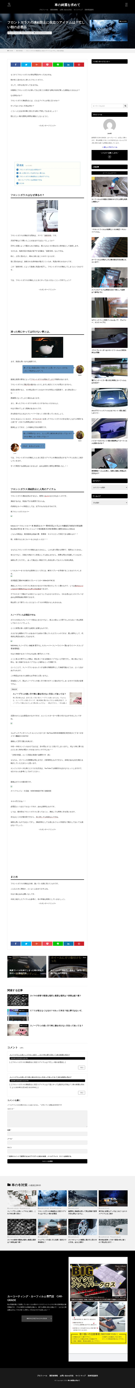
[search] (125, 106)
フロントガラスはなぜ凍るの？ (29, 169)
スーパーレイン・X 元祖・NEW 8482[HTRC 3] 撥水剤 (31, 791)
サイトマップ (78, 10)
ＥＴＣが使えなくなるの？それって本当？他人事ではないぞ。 (56, 1010)
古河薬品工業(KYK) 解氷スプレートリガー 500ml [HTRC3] (32, 580)
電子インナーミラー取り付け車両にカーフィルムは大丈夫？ (109, 381)
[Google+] (37, 64)
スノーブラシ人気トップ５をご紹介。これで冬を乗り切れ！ (21, 1212)
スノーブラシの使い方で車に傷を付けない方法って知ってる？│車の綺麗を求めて (40, 1077)
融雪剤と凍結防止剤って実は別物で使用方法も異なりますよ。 (82, 1212)
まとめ (20, 183)
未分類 (25, 995)
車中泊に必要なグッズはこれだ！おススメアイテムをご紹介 (113, 1212)
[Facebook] (16, 64)
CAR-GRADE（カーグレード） (107, 137)
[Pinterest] (79, 64)
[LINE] (58, 64)
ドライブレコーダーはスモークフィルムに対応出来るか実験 (109, 351)
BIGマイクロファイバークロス (37, 1318)
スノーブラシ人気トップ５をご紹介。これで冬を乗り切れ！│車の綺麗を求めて (40, 1055)
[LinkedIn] (68, 64)
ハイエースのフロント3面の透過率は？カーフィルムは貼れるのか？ (109, 442)
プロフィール (43, 10)
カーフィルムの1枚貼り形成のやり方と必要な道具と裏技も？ (109, 200)
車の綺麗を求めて (67, 4)
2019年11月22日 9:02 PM (19, 1058)
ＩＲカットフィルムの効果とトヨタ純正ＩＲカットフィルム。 (109, 230)
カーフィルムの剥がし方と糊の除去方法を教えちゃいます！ (109, 261)
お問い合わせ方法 (66, 10)
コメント (10, 1109)
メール (10, 1138)
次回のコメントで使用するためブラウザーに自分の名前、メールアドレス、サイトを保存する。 (41, 1156)
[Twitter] (26, 64)
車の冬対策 (38, 33)
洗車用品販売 (89, 10)
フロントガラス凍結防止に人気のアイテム (33, 176)
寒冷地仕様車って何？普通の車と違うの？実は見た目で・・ (112, 1241)
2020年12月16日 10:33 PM (19, 1080)
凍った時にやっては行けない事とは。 (31, 173)
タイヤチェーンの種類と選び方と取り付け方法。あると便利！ (82, 1241)
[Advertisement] (47, 142)
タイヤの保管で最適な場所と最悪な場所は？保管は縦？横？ (55, 995)
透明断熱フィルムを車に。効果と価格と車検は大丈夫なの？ (109, 472)
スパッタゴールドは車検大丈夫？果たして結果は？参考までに (108, 291)
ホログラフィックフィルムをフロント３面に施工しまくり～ (109, 412)
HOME (11, 50)
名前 (9, 1130)
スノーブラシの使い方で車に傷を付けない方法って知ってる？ (39, 694)
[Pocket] (47, 64)
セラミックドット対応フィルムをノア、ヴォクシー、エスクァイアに (109, 321)
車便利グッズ (46, 33)
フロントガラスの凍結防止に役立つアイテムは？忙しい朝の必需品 (45, 50)
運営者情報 (54, 10)
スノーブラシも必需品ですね (30, 180)
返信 (81, 1067)
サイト (9, 1147)
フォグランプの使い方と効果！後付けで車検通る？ (52, 1241)
